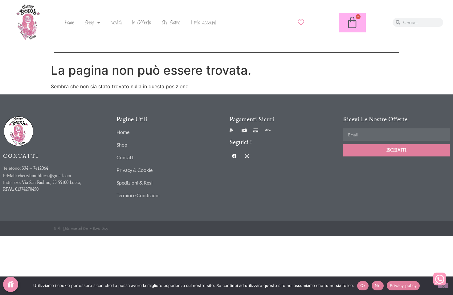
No (378, 285)
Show (10, 284)
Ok (363, 285)
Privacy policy (403, 285)
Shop (89, 22)
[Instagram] (246, 155)
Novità (116, 22)
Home (69, 22)
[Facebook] (234, 155)
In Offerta (141, 22)
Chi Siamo (171, 22)
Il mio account (203, 22)
